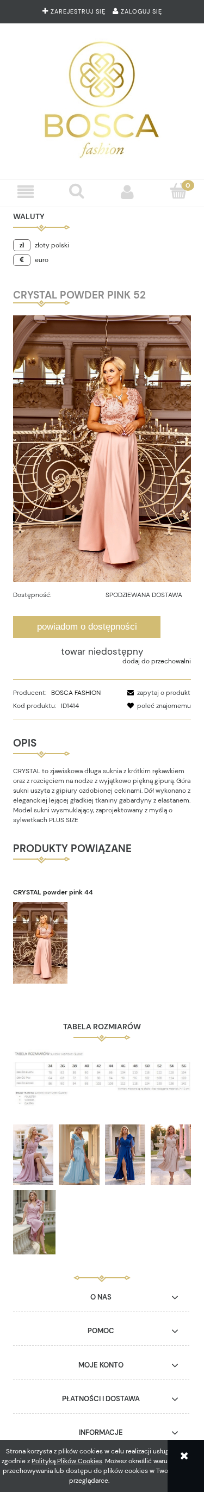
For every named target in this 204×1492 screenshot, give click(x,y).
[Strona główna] (102, 97)
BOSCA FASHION (76, 692)
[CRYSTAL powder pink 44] (57, 943)
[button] (25, 191)
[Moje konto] (127, 191)
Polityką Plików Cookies (67, 1461)
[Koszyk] (178, 191)
